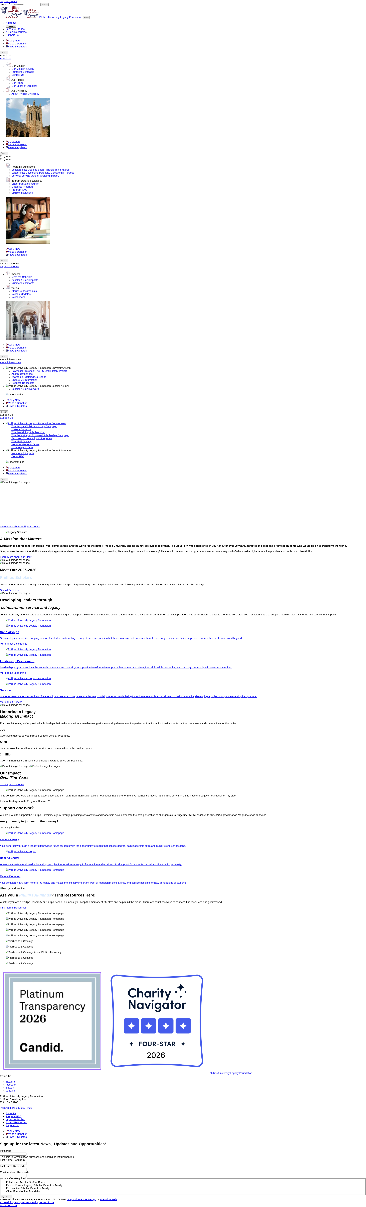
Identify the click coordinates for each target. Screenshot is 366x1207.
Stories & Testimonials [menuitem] (24, 291)
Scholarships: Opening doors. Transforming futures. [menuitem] (40, 169)
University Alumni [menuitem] (61, 368)
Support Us (12, 35)
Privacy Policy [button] (30, 1202)
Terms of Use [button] (46, 1202)
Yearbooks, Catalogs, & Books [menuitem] (28, 377)
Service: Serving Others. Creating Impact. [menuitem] (35, 175)
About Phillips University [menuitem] (25, 93)
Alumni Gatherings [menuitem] (22, 374)
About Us (11, 22)
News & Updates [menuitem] (21, 294)
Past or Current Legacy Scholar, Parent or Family (34, 1185)
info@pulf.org (7, 1107)
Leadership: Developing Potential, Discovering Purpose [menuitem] (42, 172)
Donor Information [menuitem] (61, 450)
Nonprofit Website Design (81, 1199)
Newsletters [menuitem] (18, 297)
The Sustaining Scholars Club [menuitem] (28, 432)
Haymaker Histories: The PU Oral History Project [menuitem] (39, 371)
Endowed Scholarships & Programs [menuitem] (31, 438)
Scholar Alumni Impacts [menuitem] (24, 280)
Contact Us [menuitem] (17, 74)
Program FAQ (13, 1116)
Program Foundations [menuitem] (23, 166)
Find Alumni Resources (13, 907)
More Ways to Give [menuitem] (22, 447)
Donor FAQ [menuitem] (17, 456)
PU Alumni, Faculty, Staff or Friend (25, 1182)
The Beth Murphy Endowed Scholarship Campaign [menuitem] (40, 435)
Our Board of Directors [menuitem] (24, 85)
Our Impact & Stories (12, 784)
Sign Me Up (6, 1196)
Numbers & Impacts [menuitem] (22, 71)
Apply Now (14, 40)
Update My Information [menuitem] (24, 380)
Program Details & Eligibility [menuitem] (26, 180)
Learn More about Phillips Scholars (20, 526)
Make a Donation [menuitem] (21, 429)
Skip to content (8, 1)
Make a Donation (17, 43)
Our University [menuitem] (19, 90)
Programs (11, 26)
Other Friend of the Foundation (23, 1191)
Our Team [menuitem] (17, 82)
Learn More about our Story (15, 557)
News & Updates (17, 46)
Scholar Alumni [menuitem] (60, 386)
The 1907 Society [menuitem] (21, 441)
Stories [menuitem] (15, 288)
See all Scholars (9, 590)
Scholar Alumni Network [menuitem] (25, 389)
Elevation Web (108, 1199)
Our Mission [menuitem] (18, 65)
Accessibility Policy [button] (11, 1202)
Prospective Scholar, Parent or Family (27, 1188)
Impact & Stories (15, 29)
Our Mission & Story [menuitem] (22, 68)
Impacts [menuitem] (15, 274)
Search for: (6, 4)
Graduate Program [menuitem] (22, 186)
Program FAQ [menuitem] (19, 189)
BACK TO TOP (8, 1205)
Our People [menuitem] (17, 79)
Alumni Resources (16, 32)
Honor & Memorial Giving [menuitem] (25, 444)
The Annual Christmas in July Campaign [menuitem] (34, 426)
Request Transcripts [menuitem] (22, 383)
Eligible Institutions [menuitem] (22, 192)
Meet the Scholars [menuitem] (21, 277)
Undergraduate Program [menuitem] (25, 183)
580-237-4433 (24, 1107)
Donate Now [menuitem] (58, 423)
